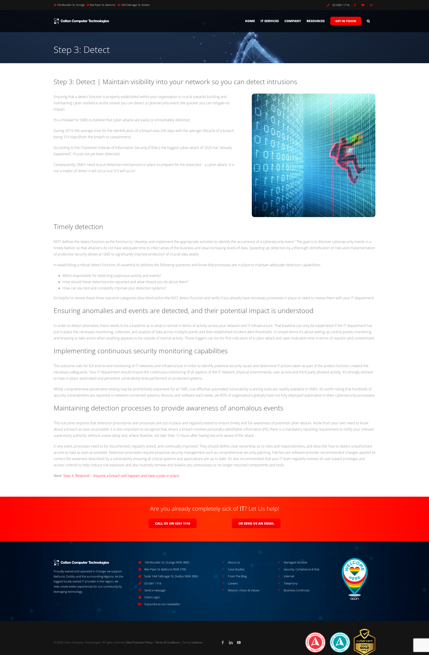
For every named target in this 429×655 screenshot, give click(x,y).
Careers (233, 583)
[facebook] (223, 642)
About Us (234, 562)
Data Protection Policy (139, 642)
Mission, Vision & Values (243, 590)
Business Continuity (296, 590)
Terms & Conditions (168, 642)
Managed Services (295, 562)
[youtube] (239, 642)
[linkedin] (231, 642)
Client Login (152, 597)
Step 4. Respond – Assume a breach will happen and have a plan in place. (121, 475)
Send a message (154, 590)
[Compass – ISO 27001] (340, 633)
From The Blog (237, 576)
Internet (289, 576)
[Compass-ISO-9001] (315, 633)
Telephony (291, 583)
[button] (368, 21)
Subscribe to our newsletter (162, 604)
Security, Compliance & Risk (301, 569)
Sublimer (197, 642)
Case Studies (236, 569)
